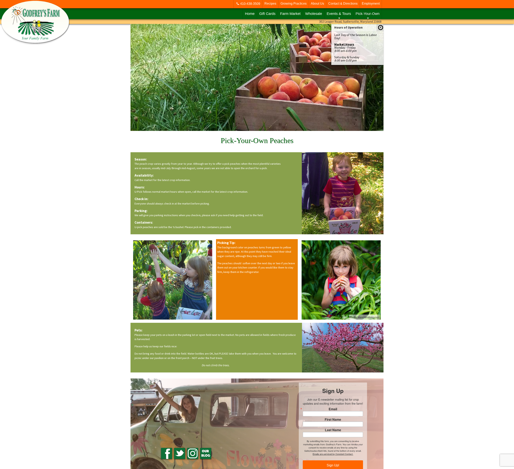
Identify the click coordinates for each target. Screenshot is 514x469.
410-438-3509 (250, 3)
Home (250, 14)
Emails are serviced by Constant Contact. (333, 454)
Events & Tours (339, 14)
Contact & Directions (343, 3)
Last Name (333, 430)
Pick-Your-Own (367, 14)
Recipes (270, 3)
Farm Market (290, 14)
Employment (371, 3)
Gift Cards (267, 14)
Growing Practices (293, 3)
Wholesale (313, 14)
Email (333, 409)
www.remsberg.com (368, 317)
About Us (317, 3)
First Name (333, 419)
